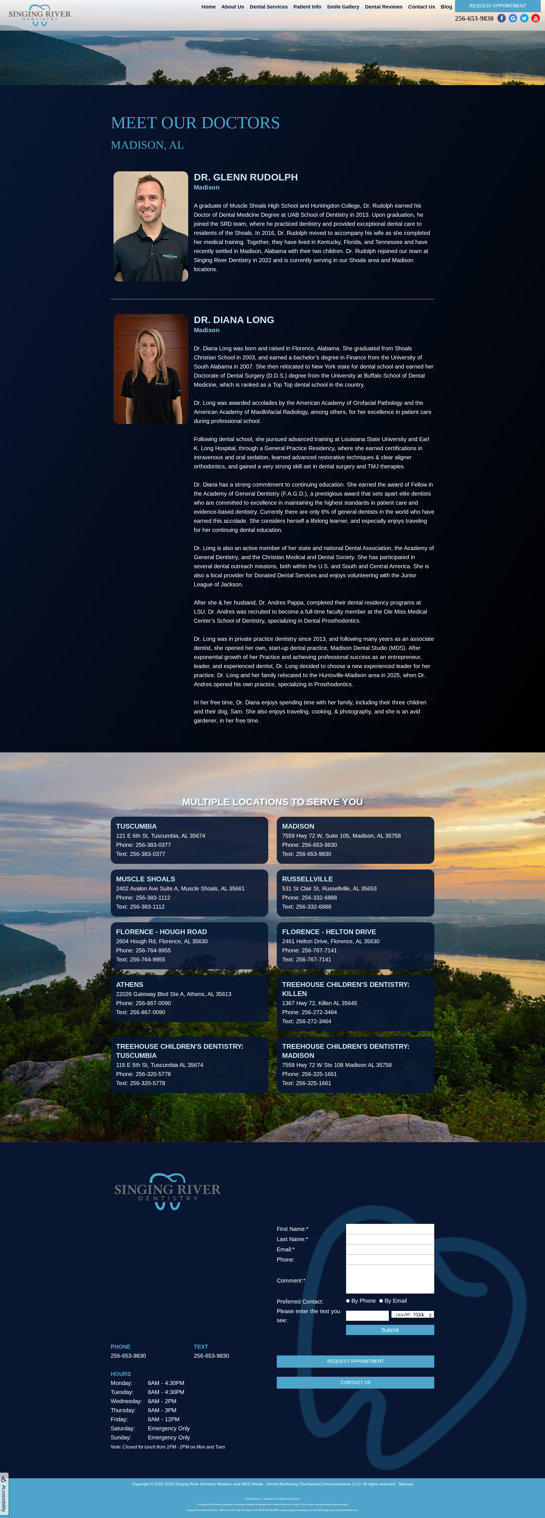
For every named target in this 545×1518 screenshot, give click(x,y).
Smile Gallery (343, 7)
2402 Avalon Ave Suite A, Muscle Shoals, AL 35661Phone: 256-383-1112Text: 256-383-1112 (180, 892)
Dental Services (269, 7)
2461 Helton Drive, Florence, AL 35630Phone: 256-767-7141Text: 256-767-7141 (331, 945)
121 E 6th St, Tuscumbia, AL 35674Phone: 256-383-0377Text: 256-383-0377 (160, 839)
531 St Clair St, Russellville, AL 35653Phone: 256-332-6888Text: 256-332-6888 (329, 892)
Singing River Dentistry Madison (203, 1484)
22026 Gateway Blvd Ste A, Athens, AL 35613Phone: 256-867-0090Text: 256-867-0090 (173, 998)
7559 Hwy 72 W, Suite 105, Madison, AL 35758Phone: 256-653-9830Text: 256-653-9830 (341, 839)
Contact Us (421, 7)
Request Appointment (497, 5)
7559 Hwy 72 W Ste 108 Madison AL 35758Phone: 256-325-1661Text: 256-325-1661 (346, 1064)
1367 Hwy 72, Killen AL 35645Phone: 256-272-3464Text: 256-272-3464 (346, 1002)
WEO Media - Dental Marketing (269, 1484)
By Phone (363, 1301)
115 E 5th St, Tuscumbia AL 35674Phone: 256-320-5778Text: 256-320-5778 (180, 1064)
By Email (395, 1301)
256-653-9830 (474, 18)
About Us (232, 7)
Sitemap (406, 1484)
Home (209, 7)
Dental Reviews (384, 7)
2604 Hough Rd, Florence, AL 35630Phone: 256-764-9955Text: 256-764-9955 (162, 945)
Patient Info (307, 7)
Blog (446, 7)
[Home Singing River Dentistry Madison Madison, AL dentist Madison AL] (40, 15)
